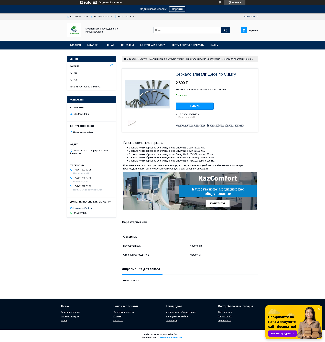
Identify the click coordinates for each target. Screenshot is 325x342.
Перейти (177, 9)
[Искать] (225, 30)
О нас (110, 45)
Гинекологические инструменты (204, 59)
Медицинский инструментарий (166, 59)
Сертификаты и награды (187, 45)
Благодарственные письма (85, 86)
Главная (75, 45)
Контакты (127, 45)
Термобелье (224, 320)
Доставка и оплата (152, 45)
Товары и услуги (138, 59)
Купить (195, 106)
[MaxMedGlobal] (74, 36)
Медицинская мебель (177, 316)
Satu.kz (177, 334)
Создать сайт (105, 2)
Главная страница (70, 312)
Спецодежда (225, 312)
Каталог (92, 45)
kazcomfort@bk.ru (82, 208)
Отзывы (74, 79)
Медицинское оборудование (181, 312)
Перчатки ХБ (225, 316)
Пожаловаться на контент (170, 337)
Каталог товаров (70, 316)
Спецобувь (171, 320)
